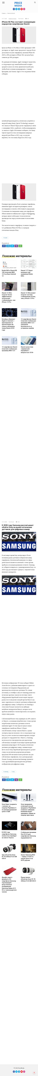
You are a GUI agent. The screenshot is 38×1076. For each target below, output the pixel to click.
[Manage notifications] (34, 1072)
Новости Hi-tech (12, 18)
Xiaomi (5, 237)
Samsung (6, 771)
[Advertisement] (19, 97)
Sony (14, 771)
